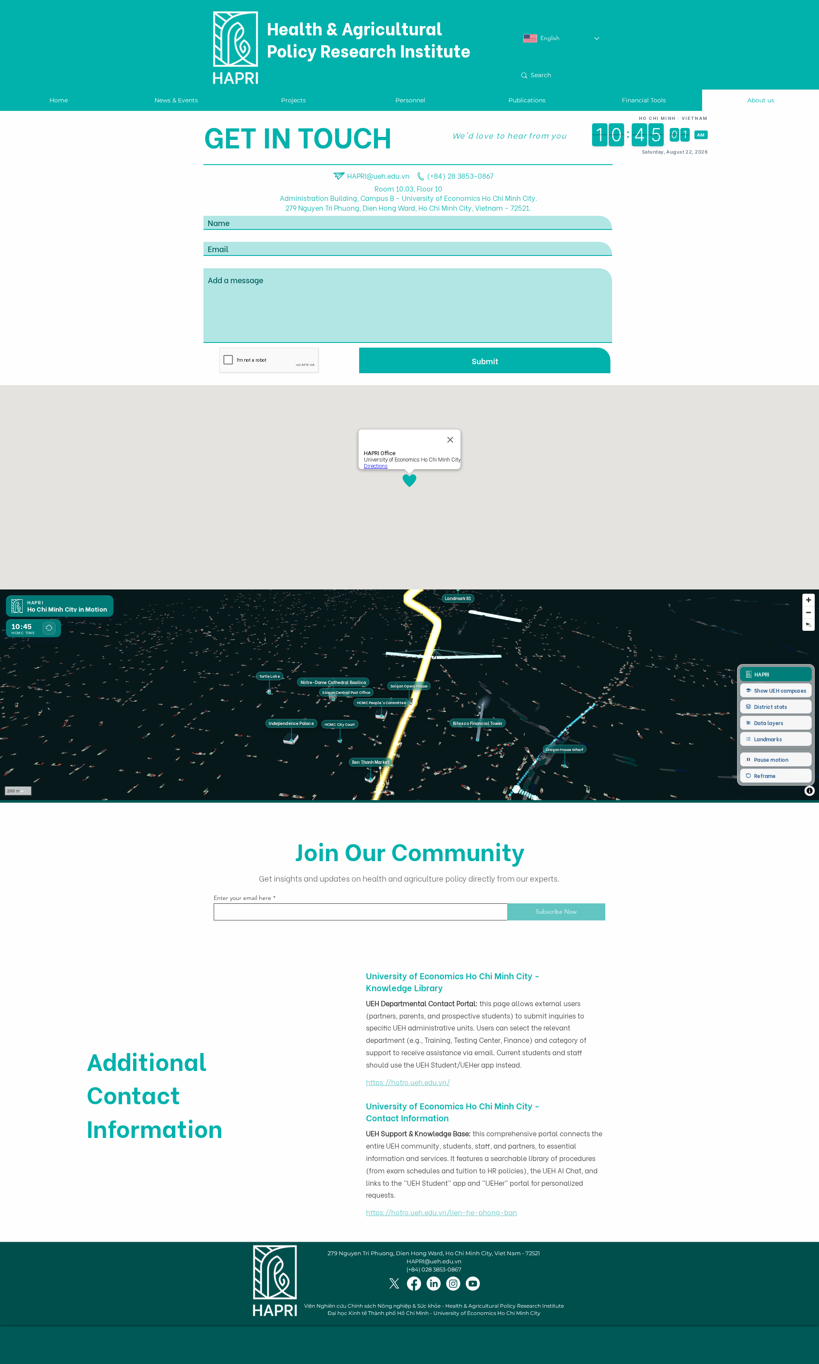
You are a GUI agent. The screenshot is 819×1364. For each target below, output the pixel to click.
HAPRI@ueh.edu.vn (378, 175)
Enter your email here (242, 898)
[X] (394, 1284)
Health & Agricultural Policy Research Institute (368, 38)
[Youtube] (473, 1284)
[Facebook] (414, 1284)
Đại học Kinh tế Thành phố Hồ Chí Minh (378, 1313)
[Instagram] (453, 1284)
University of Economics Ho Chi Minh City (486, 1313)
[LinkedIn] (434, 1284)
